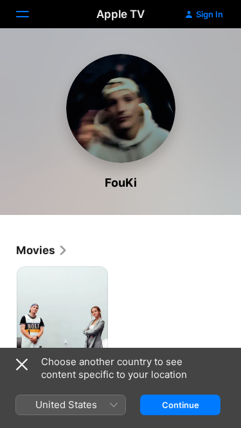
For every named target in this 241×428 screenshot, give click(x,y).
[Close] (22, 364)
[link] (42, 250)
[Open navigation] (30, 14)
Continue (180, 405)
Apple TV (120, 14)
